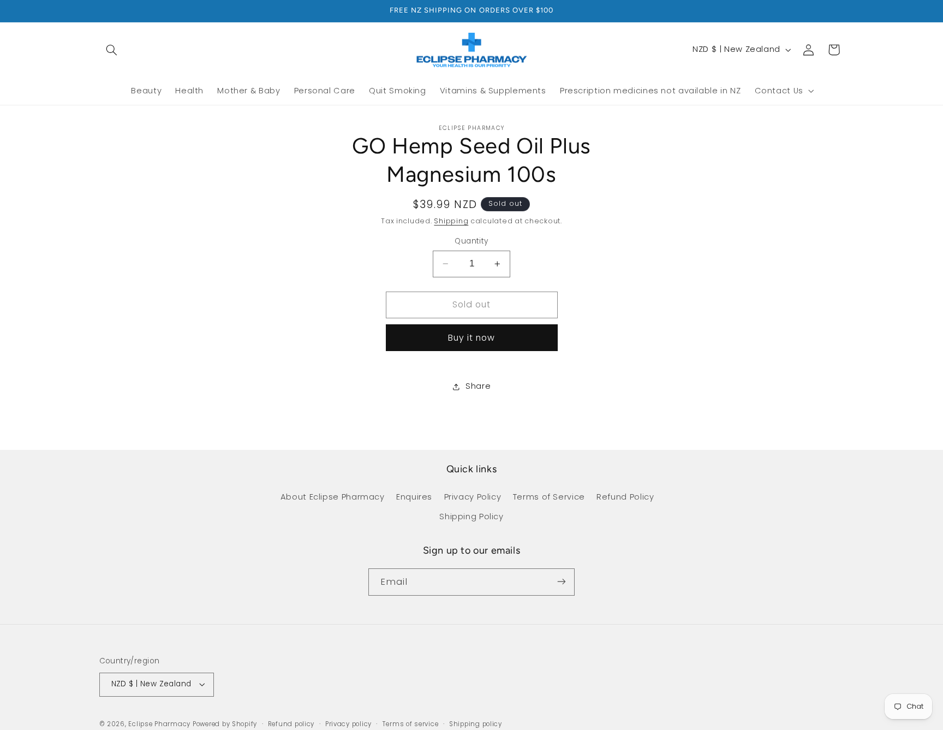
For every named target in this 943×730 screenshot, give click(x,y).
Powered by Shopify (225, 724)
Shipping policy (475, 724)
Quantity (471, 241)
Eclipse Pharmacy (159, 724)
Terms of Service (549, 496)
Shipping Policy (471, 516)
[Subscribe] (561, 581)
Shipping (451, 221)
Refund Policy (625, 496)
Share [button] (478, 386)
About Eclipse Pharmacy (332, 496)
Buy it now (472, 337)
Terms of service (411, 724)
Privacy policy (348, 724)
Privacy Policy (473, 496)
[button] (111, 49)
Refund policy (291, 724)
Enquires (414, 496)
